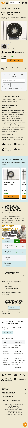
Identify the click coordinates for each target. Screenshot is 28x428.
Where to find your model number (14, 88)
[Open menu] (6, 2)
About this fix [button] (12, 273)
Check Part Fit (7, 333)
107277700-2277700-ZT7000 (20, 359)
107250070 (18, 346)
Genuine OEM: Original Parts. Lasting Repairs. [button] (13, 207)
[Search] (19, 3)
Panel (8, 8)
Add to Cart (17, 60)
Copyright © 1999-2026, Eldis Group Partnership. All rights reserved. (14, 414)
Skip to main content (14, 15)
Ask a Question (14, 308)
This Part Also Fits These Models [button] (14, 322)
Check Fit (6, 85)
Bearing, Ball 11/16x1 (9, 182)
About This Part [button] (13, 96)
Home (2, 8)
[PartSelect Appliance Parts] (3, 3)
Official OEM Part (19, 52)
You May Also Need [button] (14, 159)
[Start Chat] (25, 424)
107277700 (18, 351)
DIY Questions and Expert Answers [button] (14, 302)
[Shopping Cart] (25, 3)
